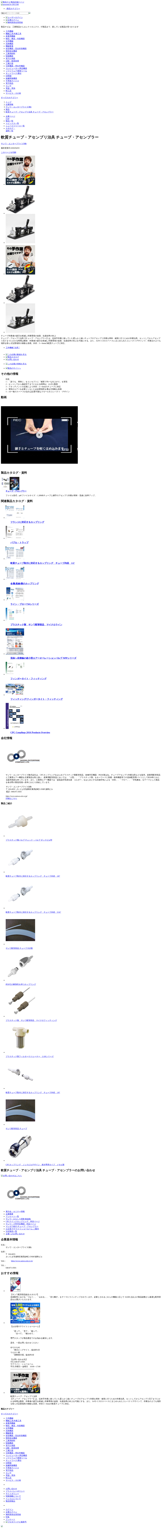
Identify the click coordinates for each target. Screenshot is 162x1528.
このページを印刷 (8, 152)
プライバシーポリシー (15, 1491)
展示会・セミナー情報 (15, 1211)
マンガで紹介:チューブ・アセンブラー (22, 1226)
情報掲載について (13, 1496)
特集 (7, 1517)
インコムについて (13, 1499)
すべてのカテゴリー (9, 98)
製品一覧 (9, 121)
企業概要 (9, 1214)
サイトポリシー (12, 1494)
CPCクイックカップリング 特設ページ (23, 1221)
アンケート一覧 (12, 1216)
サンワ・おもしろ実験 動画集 (18, 1219)
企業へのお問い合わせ (15, 1234)
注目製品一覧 (11, 1231)
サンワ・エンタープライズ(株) (14, 144)
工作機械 (10, 348)
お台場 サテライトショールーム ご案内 (22, 1229)
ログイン (9, 1509)
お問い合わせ (11, 1489)
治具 (17, 348)
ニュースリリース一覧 (15, 126)
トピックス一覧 (12, 123)
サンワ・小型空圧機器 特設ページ (21, 1224)
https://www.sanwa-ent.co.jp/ (22, 1261)
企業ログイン (11, 1512)
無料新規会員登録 (13, 1514)
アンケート (10, 1519)
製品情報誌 (10, 1501)
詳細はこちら (11, 798)
